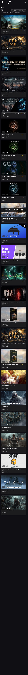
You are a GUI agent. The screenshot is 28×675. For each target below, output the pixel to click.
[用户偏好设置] (25, 10)
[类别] (2, 10)
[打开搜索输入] (22, 2)
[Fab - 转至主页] (9, 2)
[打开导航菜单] (25, 2)
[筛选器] (12, 10)
